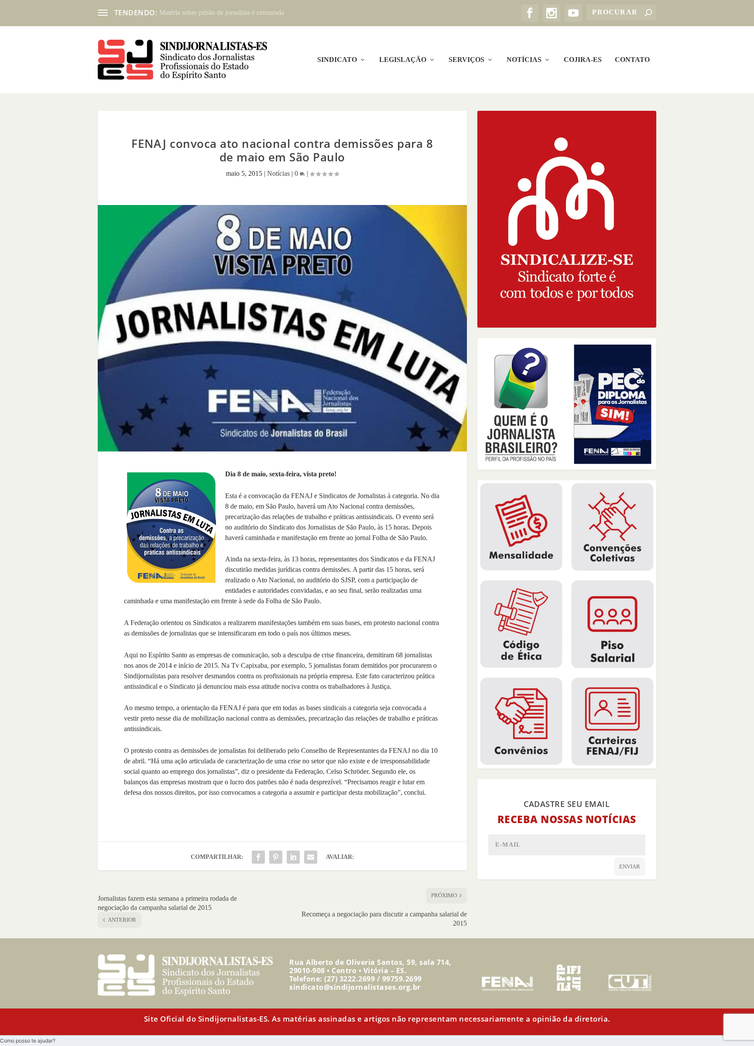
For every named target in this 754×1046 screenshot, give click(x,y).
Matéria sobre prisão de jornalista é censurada (221, 12)
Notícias (524, 59)
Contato (632, 59)
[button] (27, 1040)
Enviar (629, 866)
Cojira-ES (583, 59)
